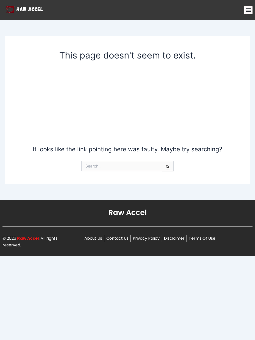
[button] (248, 10)
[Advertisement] (128, 102)
